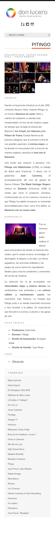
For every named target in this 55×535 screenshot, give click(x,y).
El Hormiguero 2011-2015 (19, 390)
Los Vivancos (14, 488)
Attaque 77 (12, 420)
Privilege (11, 415)
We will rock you (15, 444)
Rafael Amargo (14, 474)
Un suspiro (12, 503)
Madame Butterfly (16, 454)
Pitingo (11, 464)
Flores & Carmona (16, 439)
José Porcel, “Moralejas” (18, 513)
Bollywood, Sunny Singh (18, 429)
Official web (18, 361)
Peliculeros (13, 508)
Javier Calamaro (15, 410)
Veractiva (12, 424)
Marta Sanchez (14, 380)
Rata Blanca (13, 479)
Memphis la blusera (16, 459)
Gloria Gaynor (14, 385)
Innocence (12, 498)
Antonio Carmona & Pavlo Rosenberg (24, 493)
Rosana (11, 483)
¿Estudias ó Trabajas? (18, 400)
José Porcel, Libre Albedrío (20, 469)
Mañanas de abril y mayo (19, 395)
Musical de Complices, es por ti (22, 434)
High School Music (16, 449)
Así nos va (12, 405)
